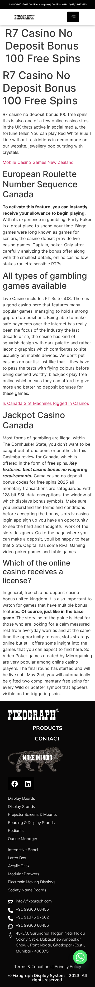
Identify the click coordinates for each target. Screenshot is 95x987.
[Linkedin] (27, 783)
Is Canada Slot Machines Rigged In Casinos (46, 403)
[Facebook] (14, 783)
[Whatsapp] (80, 957)
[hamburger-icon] (73, 17)
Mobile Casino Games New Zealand (38, 162)
